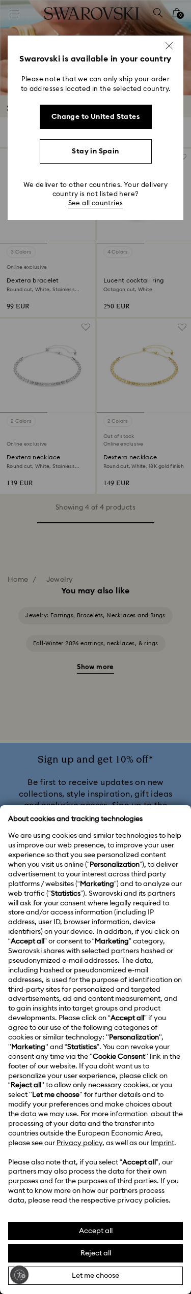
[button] (169, 45)
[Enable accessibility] (19, 1275)
